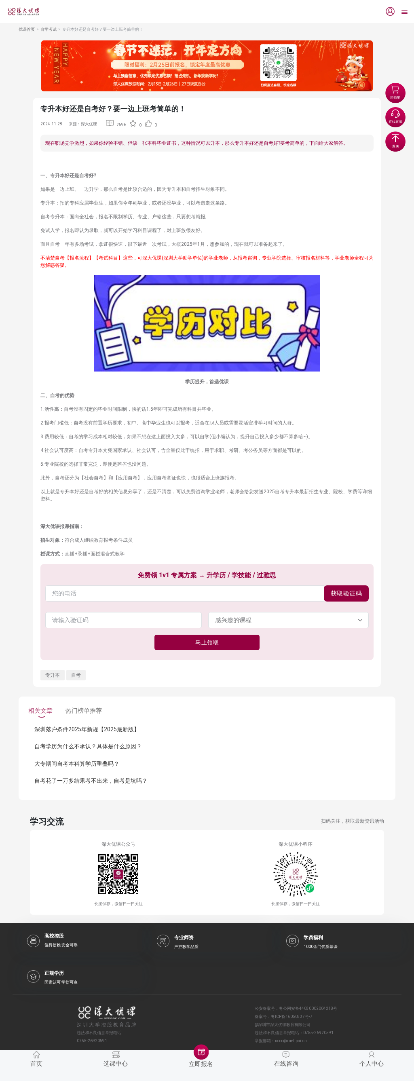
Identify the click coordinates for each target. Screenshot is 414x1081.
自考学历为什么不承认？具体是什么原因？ (88, 746)
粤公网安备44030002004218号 (308, 1008)
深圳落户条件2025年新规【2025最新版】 (86, 729)
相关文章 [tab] (40, 710)
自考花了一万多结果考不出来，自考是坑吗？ (91, 780)
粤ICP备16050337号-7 (292, 1016)
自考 (76, 675)
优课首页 (27, 29)
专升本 (52, 675)
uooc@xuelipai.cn (291, 1041)
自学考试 (48, 29)
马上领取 (207, 642)
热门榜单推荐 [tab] (83, 710)
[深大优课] (20, 11)
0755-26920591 (318, 1032)
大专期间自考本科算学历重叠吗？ (76, 763)
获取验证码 (346, 593)
